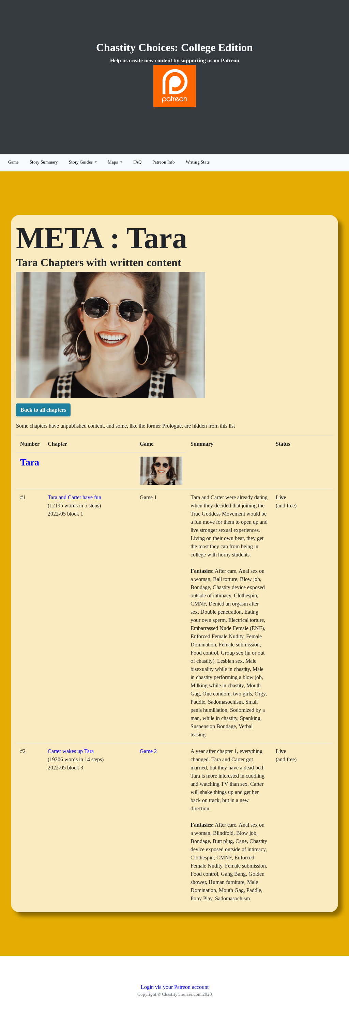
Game (13, 162)
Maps (113, 162)
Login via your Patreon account (175, 987)
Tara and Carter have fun (74, 497)
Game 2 (148, 751)
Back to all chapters (43, 410)
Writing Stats (198, 162)
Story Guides (81, 162)
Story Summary (44, 162)
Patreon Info (163, 162)
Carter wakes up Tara (71, 751)
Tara (29, 462)
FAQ (137, 162)
